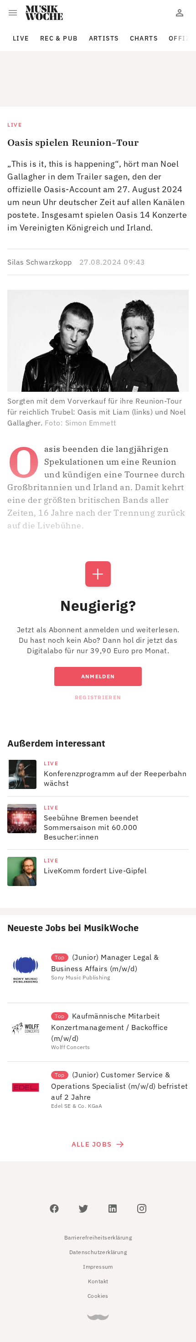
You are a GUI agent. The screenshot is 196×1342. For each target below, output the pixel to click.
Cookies (98, 1254)
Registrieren (98, 656)
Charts (144, 38)
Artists (104, 38)
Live (21, 38)
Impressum (98, 1225)
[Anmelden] (179, 13)
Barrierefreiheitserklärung (98, 1196)
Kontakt (98, 1240)
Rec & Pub (59, 38)
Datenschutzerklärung (98, 1211)
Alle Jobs (92, 1103)
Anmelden (98, 635)
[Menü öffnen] (13, 13)
